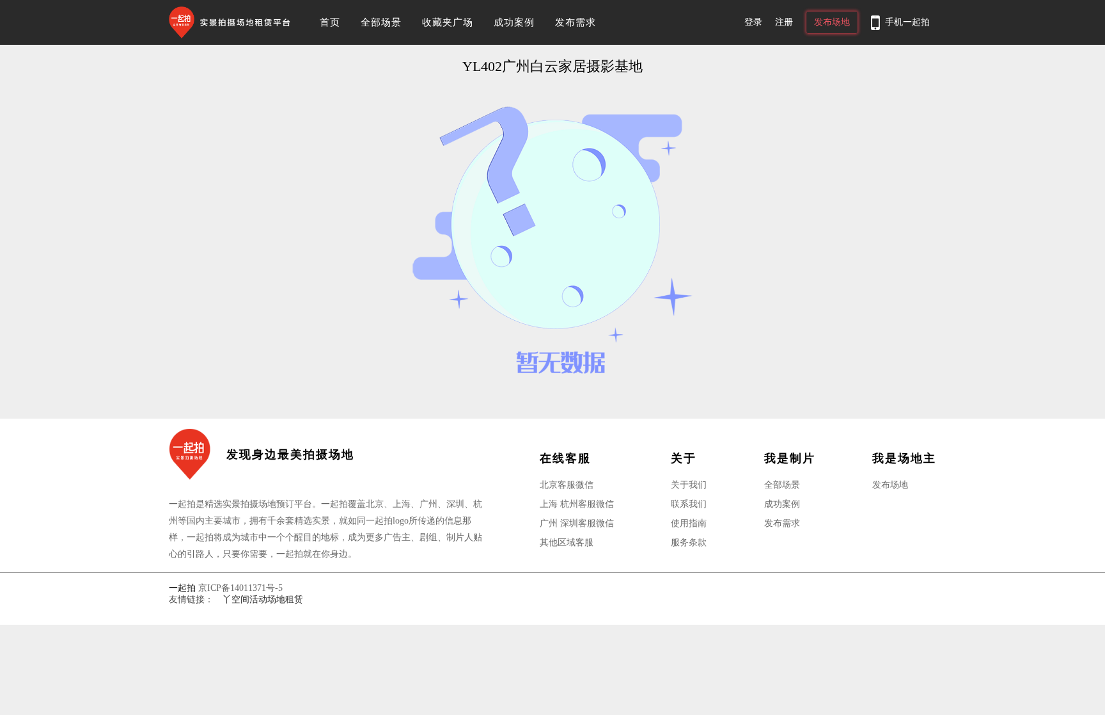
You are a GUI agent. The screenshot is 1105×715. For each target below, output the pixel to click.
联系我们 (689, 504)
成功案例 (514, 22)
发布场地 (890, 485)
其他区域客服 (566, 542)
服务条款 (689, 542)
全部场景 (381, 22)
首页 (330, 22)
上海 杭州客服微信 (577, 504)
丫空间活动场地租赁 (263, 599)
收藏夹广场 (447, 22)
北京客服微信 (566, 485)
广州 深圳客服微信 (577, 523)
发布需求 (575, 22)
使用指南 (689, 523)
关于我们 (689, 485)
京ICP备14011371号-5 (240, 588)
